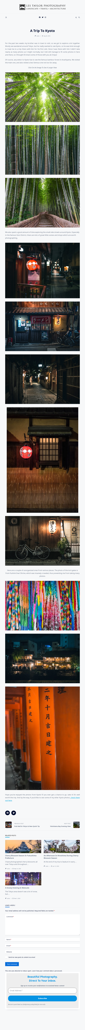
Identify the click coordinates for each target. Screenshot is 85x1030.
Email (8, 946)
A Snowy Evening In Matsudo (17, 888)
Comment (10, 917)
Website (9, 952)
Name (8, 939)
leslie (37, 36)
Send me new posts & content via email (21, 957)
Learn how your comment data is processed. (47, 971)
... (28, 864)
